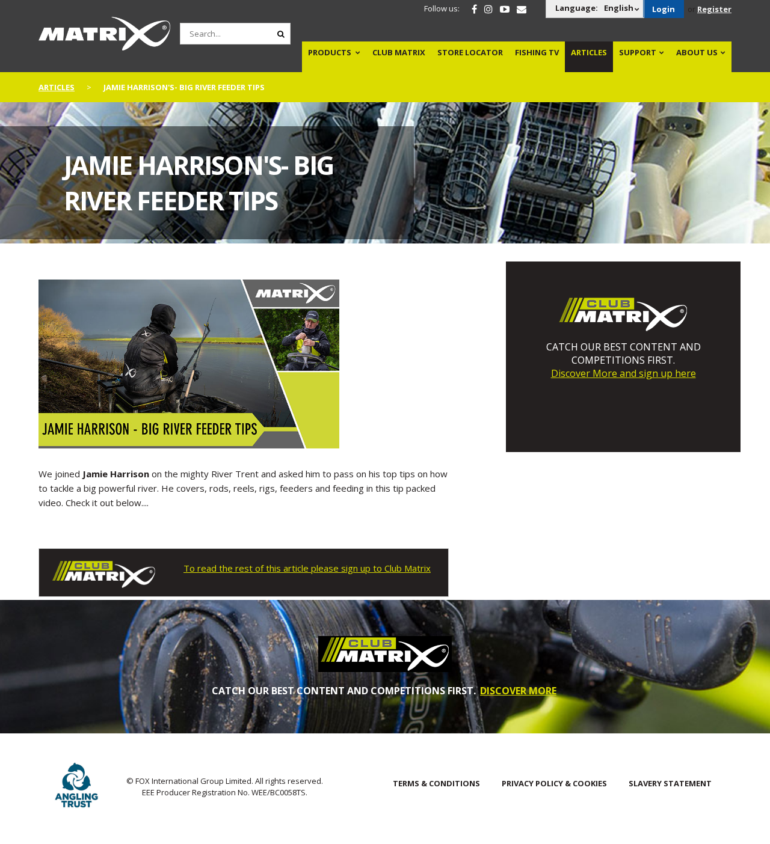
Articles (589, 52)
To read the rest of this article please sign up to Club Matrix (307, 568)
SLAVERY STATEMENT (670, 783)
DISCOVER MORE (518, 690)
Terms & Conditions (436, 783)
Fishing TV (537, 52)
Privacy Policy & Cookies (554, 783)
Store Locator (470, 52)
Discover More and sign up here (623, 373)
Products (329, 52)
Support (637, 52)
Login (663, 9)
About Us (697, 52)
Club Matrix (398, 52)
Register (714, 9)
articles (56, 87)
